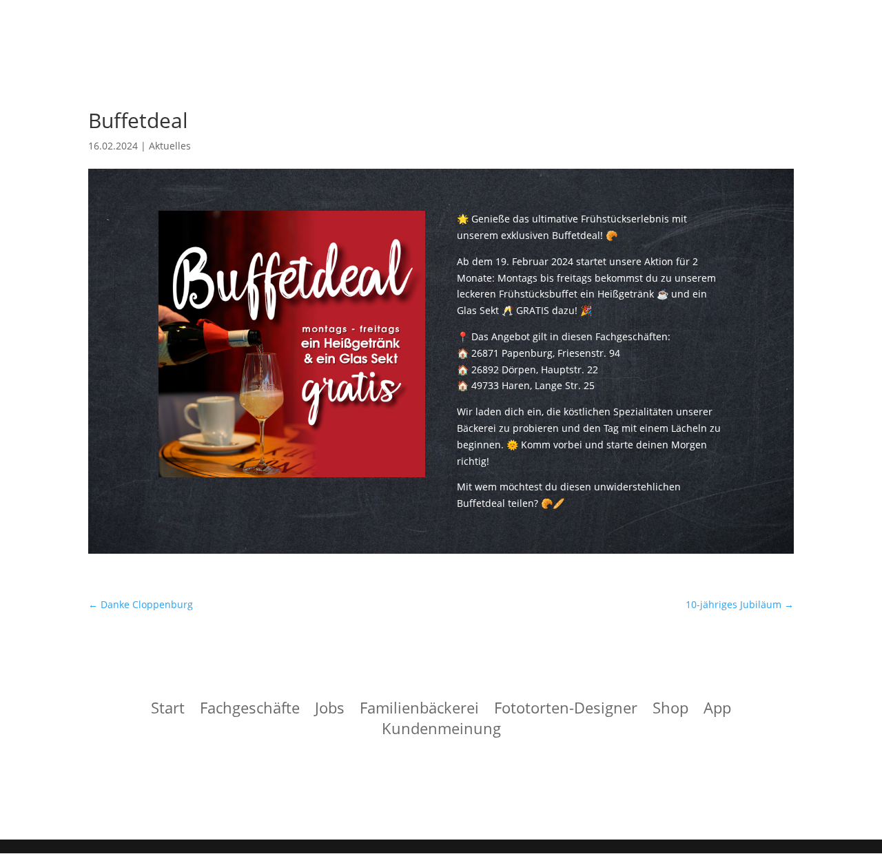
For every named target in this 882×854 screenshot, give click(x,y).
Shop (670, 710)
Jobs (330, 710)
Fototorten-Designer (565, 710)
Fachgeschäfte (250, 710)
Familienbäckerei (419, 710)
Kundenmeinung (441, 730)
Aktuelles (170, 145)
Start (168, 710)
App (717, 710)
